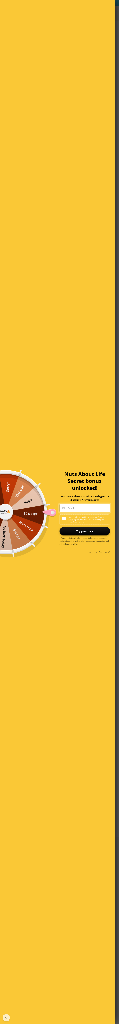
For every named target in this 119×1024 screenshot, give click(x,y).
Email (71, 508)
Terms (78, 517)
